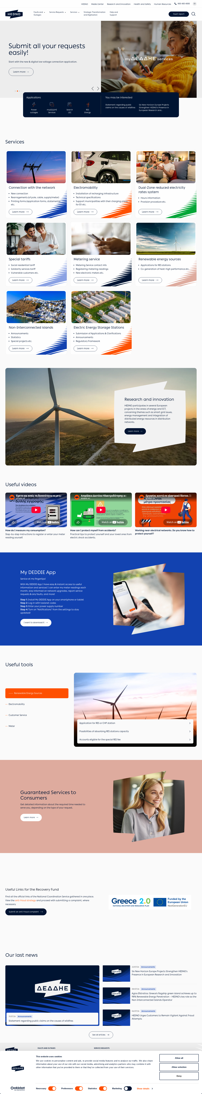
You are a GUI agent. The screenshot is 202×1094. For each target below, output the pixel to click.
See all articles (98, 1035)
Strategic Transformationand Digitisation (94, 13)
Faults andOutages (38, 13)
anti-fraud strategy (25, 900)
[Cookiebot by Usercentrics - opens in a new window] (18, 1089)
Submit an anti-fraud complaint (24, 912)
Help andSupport (114, 13)
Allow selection (179, 1067)
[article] (36, 184)
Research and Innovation (119, 4)
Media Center (97, 4)
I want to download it (34, 622)
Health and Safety (142, 4)
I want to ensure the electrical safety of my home (39, 80)
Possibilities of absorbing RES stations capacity (104, 731)
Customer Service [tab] (18, 715)
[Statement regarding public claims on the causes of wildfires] (52, 995)
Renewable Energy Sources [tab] (28, 693)
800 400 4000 (184, 3)
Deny (179, 1076)
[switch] (79, 1088)
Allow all (179, 1058)
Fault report (178, 14)
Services (73, 12)
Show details (143, 1088)
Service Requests (56, 12)
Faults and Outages (46, 1048)
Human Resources (162, 4)
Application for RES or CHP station (97, 723)
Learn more (133, 431)
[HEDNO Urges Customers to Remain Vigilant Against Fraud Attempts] (116, 1018)
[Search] (194, 14)
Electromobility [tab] (17, 704)
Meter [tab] (12, 726)
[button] (15, 91)
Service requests (102, 1048)
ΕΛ (195, 4)
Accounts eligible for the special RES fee (100, 739)
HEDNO (84, 4)
